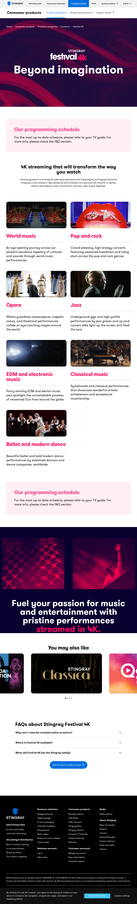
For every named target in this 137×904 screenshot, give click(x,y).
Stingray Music (74, 826)
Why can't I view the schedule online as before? (43, 732)
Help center (42, 857)
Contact (103, 833)
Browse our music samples (48, 838)
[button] (126, 3)
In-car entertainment (15, 848)
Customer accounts (79, 848)
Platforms (72, 842)
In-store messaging (45, 822)
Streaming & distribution (19, 839)
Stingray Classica (76, 830)
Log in (40, 853)
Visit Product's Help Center (67, 765)
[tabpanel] (68, 673)
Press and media (107, 845)
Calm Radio (73, 818)
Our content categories (16, 856)
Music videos (43, 834)
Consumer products (24, 12)
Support (103, 829)
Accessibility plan (107, 837)
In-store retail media (15, 829)
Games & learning (76, 838)
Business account (47, 848)
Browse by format (14, 852)
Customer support (76, 861)
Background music (45, 814)
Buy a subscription (76, 857)
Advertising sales (15, 824)
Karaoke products (76, 814)
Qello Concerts (75, 822)
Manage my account (77, 853)
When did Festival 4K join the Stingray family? (43, 752)
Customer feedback (46, 826)
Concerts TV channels (78, 834)
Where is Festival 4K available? (34, 742)
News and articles (107, 825)
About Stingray (108, 820)
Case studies (43, 842)
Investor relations (107, 841)
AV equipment (43, 830)
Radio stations (106, 814)
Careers (103, 849)
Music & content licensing (17, 844)
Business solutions (47, 809)
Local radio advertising (16, 833)
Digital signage (44, 818)
